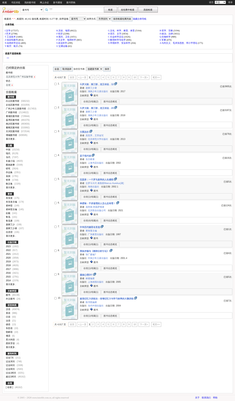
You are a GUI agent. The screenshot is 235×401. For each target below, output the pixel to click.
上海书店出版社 (96, 163)
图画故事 (10, 164)
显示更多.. (11, 139)
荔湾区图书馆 (13, 120)
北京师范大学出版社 (98, 139)
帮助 (215, 397)
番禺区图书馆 (13, 127)
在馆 (10, 383)
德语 (8, 324)
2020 (8, 257)
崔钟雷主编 (12, 209)
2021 (8, 254)
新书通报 (57, 2)
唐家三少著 (12, 228)
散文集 (9, 183)
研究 (8, 168)
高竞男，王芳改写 (95, 135)
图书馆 (11, 97)
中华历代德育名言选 (90, 227)
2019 (8, 261)
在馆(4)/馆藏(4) (90, 220)
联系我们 (206, 397)
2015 (8, 276)
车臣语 (9, 328)
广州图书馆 (12, 112)
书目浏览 (15, 2)
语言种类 (12, 305)
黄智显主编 (91, 230)
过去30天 (11, 361)
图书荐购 (70, 2)
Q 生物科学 (165, 36)
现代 (8, 153)
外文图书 (10, 298)
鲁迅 (8, 217)
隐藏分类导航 (140, 19)
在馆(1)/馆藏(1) (90, 125)
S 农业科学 (62, 43)
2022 (8, 250)
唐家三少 (10, 224)
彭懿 (8, 213)
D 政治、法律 (166, 33)
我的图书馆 (30, 2)
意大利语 (10, 339)
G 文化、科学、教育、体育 (121, 30)
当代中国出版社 (96, 305)
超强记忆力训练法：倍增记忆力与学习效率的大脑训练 (107, 298)
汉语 (8, 309)
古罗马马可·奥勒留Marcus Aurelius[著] (105, 183)
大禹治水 (84, 132)
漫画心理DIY (86, 275)
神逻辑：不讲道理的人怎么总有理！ (98, 203)
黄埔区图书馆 (13, 116)
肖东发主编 (12, 201)
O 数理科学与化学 (117, 40)
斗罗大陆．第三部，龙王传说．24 (97, 108)
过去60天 (11, 365)
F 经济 (59, 33)
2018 (8, 265)
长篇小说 (10, 161)
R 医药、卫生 (63, 36)
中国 (8, 149)
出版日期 (12, 242)
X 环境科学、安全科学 (119, 43)
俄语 (8, 336)
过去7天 (10, 357)
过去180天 (11, 373)
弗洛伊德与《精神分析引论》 (95, 251)
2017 (8, 269)
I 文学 (8, 30)
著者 (10, 194)
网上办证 (44, 2)
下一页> (144, 77)
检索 (4, 2)
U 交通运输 (62, 46)
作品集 (9, 172)
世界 (8, 180)
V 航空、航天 (12, 46)
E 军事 (163, 40)
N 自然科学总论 (13, 43)
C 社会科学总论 (116, 36)
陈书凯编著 (91, 302)
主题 (10, 145)
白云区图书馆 (13, 101)
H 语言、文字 (115, 33)
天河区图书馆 (13, 131)
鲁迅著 (9, 220)
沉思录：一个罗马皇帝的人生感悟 (97, 179)
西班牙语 (10, 343)
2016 (8, 273)
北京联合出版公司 (97, 210)
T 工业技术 (10, 36)
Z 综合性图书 (11, 40)
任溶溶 (9, 232)
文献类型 (12, 291)
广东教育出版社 (96, 234)
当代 (8, 157)
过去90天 (11, 369)
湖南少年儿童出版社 (98, 91)
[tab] (91, 101)
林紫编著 (90, 278)
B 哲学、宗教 (166, 30)
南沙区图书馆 (13, 123)
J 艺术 (8, 33)
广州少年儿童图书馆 (16, 108)
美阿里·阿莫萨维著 (95, 207)
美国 (8, 176)
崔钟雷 (9, 205)
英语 (8, 313)
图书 (8, 295)
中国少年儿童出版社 (98, 258)
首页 (72, 77)
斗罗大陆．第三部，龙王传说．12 (97, 84)
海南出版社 (94, 186)
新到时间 (12, 353)
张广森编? (91, 254)
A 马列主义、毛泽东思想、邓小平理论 (179, 43)
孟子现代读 (86, 156)
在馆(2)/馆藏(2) (90, 101)
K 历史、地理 (63, 30)
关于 (197, 397)
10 (134, 77)
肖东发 (9, 198)
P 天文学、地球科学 (66, 40)
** (8, 58)
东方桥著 (90, 159)
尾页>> (156, 77)
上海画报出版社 (96, 282)
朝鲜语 (9, 332)
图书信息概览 (110, 101)
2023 (8, 246)
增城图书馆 (12, 135)
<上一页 (82, 77)
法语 (8, 320)
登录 (230, 2)
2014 (8, 280)
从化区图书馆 (13, 105)
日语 (8, 317)
